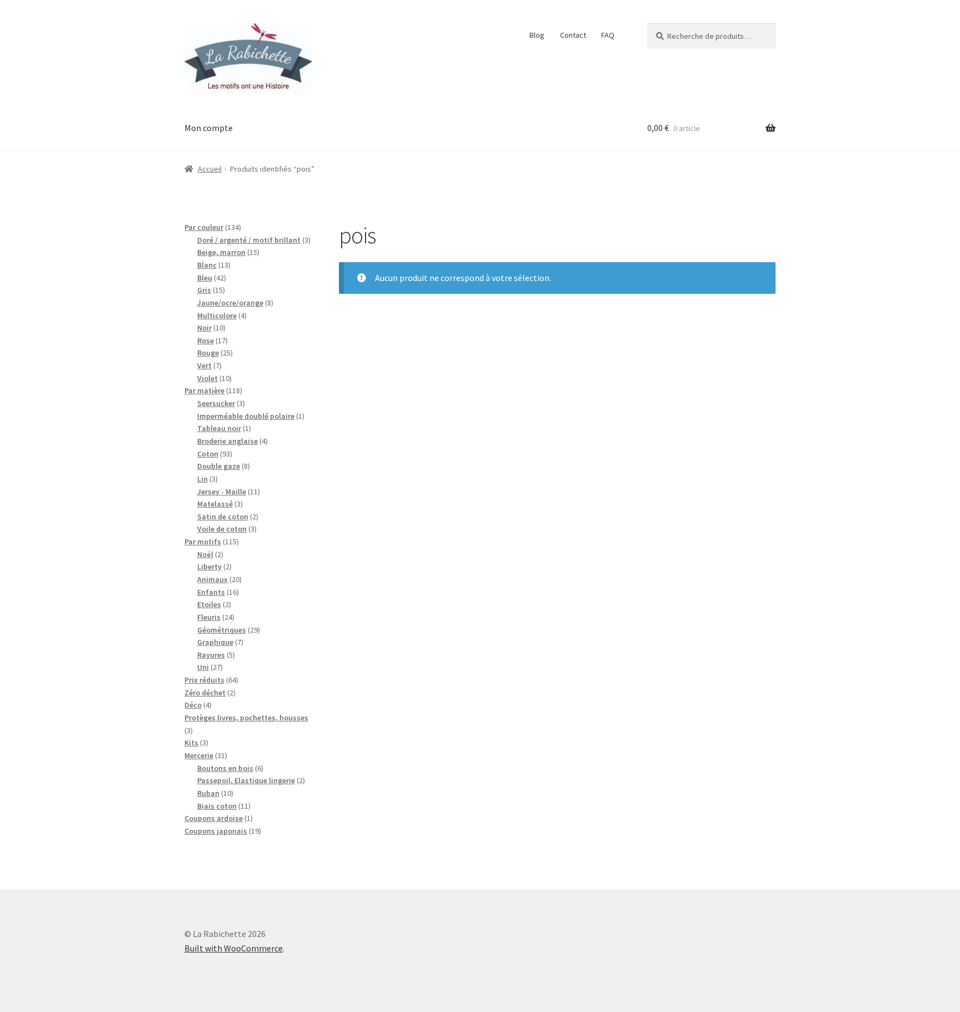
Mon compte (208, 127)
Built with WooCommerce (233, 948)
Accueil (210, 169)
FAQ (607, 35)
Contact (573, 35)
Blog (536, 35)
